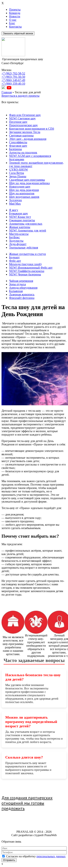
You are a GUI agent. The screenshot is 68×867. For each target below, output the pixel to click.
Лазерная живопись (21, 294)
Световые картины (21, 135)
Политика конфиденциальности (34, 824)
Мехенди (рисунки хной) (25, 264)
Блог (12, 23)
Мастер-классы (19, 233)
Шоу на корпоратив (21, 193)
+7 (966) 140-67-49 (13, 80)
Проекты (15, 9)
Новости (14, 16)
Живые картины (19, 227)
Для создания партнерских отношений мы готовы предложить (27, 803)
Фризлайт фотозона (21, 297)
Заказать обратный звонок (18, 33)
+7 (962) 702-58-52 (13, 73)
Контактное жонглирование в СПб (31, 128)
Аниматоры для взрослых (25, 223)
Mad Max (15, 203)
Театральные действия (23, 247)
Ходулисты (16, 240)
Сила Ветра (16, 173)
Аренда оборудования (23, 287)
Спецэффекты (18, 142)
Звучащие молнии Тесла (24, 132)
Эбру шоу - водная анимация (27, 138)
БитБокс (14, 237)
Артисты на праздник (23, 152)
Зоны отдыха (17, 284)
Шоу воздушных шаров (24, 196)
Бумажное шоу (18, 213)
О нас (12, 19)
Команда (14, 13)
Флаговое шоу (18, 145)
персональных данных (51, 856)
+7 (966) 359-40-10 (13, 83)
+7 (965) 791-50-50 (13, 76)
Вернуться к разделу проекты (20, 95)
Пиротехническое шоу (23, 125)
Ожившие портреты (22, 220)
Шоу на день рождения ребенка (29, 183)
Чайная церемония (21, 280)
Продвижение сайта (21, 818)
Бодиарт (14, 257)
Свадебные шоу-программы (27, 179)
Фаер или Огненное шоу (25, 115)
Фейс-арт (15, 260)
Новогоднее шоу (19, 186)
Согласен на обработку (36, 856)
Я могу (13, 210)
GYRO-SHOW (18, 169)
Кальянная (16, 291)
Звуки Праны (17, 176)
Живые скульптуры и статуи (27, 254)
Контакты (15, 26)
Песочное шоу (18, 121)
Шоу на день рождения (24, 190)
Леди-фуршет (17, 244)
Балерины (15, 149)
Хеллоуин (15, 200)
